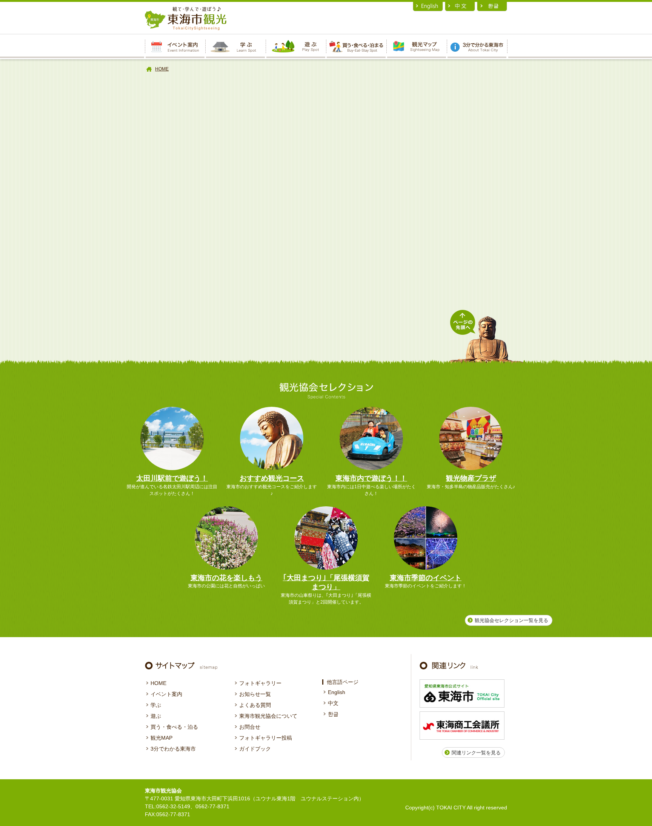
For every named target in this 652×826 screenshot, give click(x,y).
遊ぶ (156, 716)
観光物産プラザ (471, 478)
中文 (333, 703)
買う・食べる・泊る (174, 727)
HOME (162, 69)
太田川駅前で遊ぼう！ (172, 478)
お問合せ (249, 727)
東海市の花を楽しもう (226, 578)
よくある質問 (255, 705)
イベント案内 (166, 694)
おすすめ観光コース (272, 478)
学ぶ (156, 705)
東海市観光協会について (268, 716)
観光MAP (161, 738)
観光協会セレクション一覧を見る (511, 620)
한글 (333, 714)
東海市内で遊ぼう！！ (371, 478)
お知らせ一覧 (255, 694)
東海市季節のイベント (425, 578)
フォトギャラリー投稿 (265, 738)
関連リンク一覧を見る (476, 753)
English (336, 692)
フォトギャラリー (260, 683)
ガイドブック (255, 749)
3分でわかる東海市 (173, 749)
